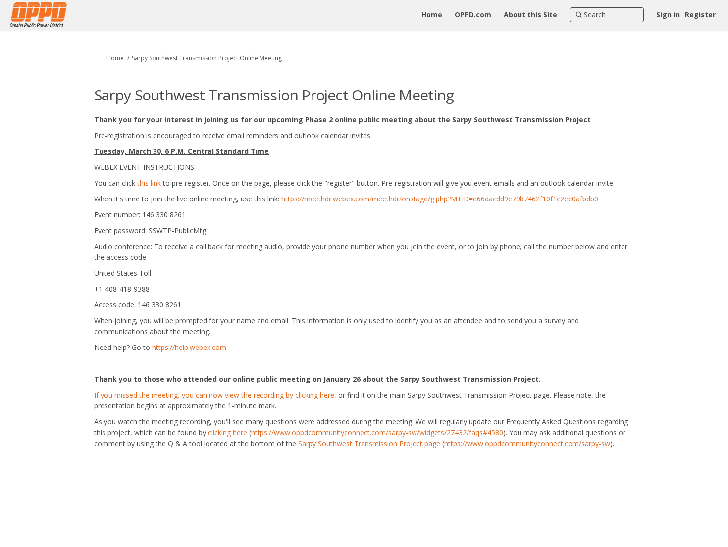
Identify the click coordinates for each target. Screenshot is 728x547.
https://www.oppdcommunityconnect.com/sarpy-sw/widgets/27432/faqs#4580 (377, 432)
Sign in (668, 14)
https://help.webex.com (189, 347)
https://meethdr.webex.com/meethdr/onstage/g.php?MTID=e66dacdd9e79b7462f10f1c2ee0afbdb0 (439, 198)
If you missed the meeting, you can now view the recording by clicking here (214, 394)
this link (148, 183)
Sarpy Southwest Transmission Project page (368, 443)
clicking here (227, 432)
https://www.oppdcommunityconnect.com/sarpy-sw (527, 443)
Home (115, 58)
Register (700, 14)
